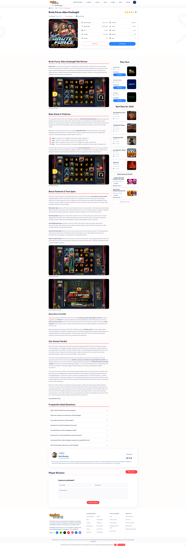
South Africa (99, 529)
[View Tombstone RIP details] (131, 140)
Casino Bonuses (113, 522)
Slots (105, 2)
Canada (88, 522)
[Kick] (61, 532)
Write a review (131, 472)
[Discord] (80, 532)
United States (100, 532)
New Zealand (100, 519)
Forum (128, 2)
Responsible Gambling (131, 529)
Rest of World (100, 526)
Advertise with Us (129, 516)
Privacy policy (121, 544)
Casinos (89, 2)
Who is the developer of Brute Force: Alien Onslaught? (64, 445)
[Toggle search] (134, 2)
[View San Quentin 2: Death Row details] (131, 115)
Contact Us (128, 519)
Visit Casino (119, 74)
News (120, 2)
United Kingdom (90, 516)
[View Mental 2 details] (131, 165)
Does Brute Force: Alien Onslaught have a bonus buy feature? (66, 435)
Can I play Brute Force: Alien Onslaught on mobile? (63, 430)
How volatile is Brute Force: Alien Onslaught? (62, 420)
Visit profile (129, 454)
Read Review (116, 72)
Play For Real (122, 43)
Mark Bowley (70, 16)
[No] (184, 545)
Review (61, 8)
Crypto (97, 2)
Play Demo (94, 43)
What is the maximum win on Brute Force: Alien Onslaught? (65, 415)
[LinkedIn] (127, 458)
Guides (113, 2)
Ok (115, 544)
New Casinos (113, 531)
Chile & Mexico (89, 526)
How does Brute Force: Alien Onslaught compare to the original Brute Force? (70, 440)
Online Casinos (113, 519)
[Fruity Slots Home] (65, 516)
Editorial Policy (129, 526)
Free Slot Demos (77, 2)
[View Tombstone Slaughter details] (131, 128)
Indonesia (88, 532)
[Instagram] (129, 458)
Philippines (99, 522)
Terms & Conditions (130, 522)
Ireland (98, 516)
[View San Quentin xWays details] (131, 152)
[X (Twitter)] (64, 532)
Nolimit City (105, 22)
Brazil (87, 519)
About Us (128, 513)
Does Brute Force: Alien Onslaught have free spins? (63, 425)
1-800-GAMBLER (73, 529)
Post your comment (93, 502)
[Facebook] (131, 458)
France (88, 529)
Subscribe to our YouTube (125, 201)
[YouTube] (68, 532)
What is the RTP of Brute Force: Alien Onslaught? (63, 410)
